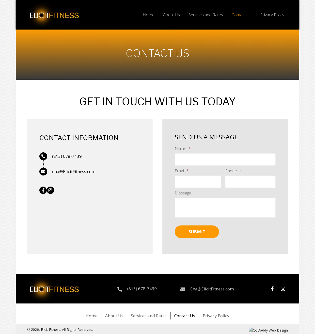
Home (91, 315)
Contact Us (184, 315)
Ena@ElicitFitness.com (212, 289)
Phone (233, 171)
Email (182, 171)
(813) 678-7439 (67, 156)
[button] (43, 190)
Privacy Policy (216, 315)
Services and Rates (149, 315)
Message (183, 193)
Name (182, 148)
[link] (148, 14)
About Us (114, 315)
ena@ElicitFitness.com (73, 171)
